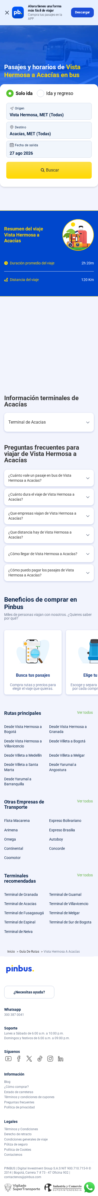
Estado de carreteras (18, 1092)
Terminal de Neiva (18, 931)
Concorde (57, 848)
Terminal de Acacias (20, 904)
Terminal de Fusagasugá (24, 913)
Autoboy (56, 839)
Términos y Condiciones (21, 1129)
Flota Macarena (17, 820)
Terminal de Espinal (19, 922)
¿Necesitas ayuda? (29, 992)
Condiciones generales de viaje (26, 1139)
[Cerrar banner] (7, 13)
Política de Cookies (17, 1150)
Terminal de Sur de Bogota (70, 922)
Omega (10, 839)
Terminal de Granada (21, 894)
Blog (7, 1082)
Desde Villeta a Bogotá (67, 741)
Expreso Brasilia (62, 830)
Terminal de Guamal (65, 894)
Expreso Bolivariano (65, 820)
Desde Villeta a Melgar (67, 755)
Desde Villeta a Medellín (23, 755)
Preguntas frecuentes (19, 1102)
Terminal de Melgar (64, 913)
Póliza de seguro (16, 1144)
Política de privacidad (19, 1107)
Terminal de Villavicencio (68, 904)
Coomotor (12, 858)
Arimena (11, 830)
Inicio (11, 951)
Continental (13, 848)
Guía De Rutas (29, 951)
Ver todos (85, 713)
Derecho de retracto (18, 1134)
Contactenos (13, 1155)
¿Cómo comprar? (16, 1087)
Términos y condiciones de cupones (29, 1097)
